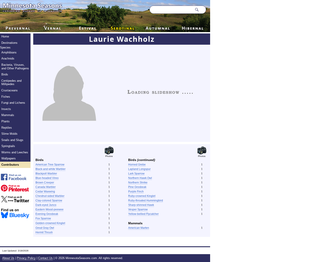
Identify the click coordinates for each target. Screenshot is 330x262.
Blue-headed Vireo (47, 178)
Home (5, 36)
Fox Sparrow (43, 218)
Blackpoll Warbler (46, 173)
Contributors (10, 164)
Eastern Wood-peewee (49, 209)
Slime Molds (9, 133)
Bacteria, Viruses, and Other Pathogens (15, 66)
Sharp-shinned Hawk (141, 205)
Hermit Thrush (44, 232)
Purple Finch (136, 191)
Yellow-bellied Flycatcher (143, 214)
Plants (5, 121)
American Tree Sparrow (49, 164)
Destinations (9, 42)
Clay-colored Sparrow (48, 200)
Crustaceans (9, 90)
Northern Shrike (137, 182)
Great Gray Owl (44, 227)
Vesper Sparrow (138, 209)
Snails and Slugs (12, 140)
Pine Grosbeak (137, 187)
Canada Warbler (45, 187)
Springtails (8, 146)
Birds (4, 74)
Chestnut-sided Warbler (49, 196)
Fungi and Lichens (13, 102)
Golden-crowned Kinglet (50, 223)
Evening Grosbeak (46, 214)
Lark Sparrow (136, 173)
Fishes (5, 96)
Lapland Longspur (139, 169)
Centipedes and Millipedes (11, 82)
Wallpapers (8, 158)
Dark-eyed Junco (45, 205)
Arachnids (7, 58)
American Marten (138, 227)
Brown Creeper (44, 182)
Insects (6, 109)
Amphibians (9, 52)
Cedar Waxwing (45, 191)
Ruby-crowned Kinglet (141, 196)
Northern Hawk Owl (140, 178)
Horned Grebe (137, 164)
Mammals (7, 115)
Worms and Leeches (14, 152)
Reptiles (6, 127)
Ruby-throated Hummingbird (145, 200)
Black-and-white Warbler (50, 169)
